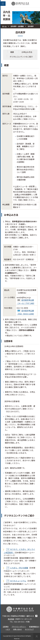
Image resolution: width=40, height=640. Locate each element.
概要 (12, 52)
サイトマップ (29, 629)
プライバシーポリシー (19, 627)
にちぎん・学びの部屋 (19, 567)
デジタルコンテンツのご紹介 (21, 56)
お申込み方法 (27, 52)
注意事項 (5, 627)
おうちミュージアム (18, 580)
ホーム (4, 26)
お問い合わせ (17, 629)
